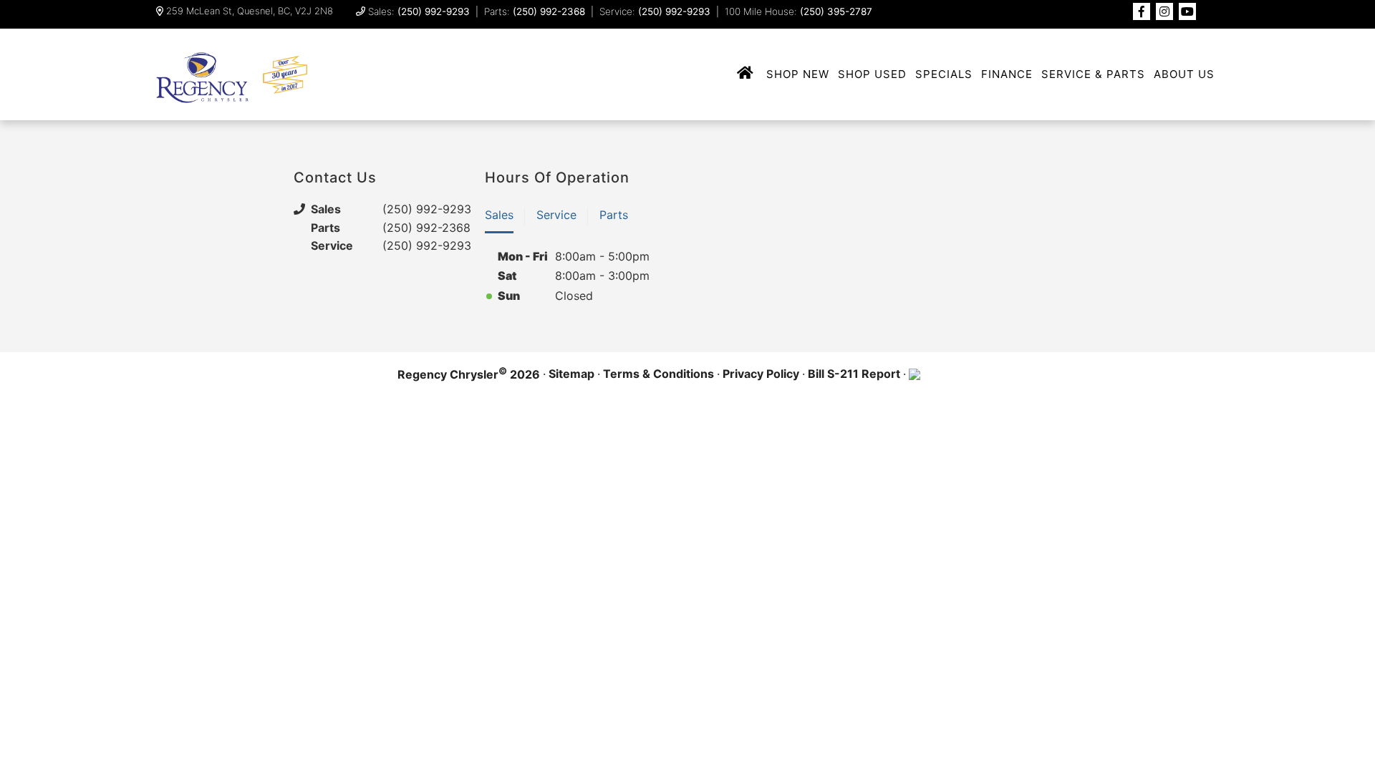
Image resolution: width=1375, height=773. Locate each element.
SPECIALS (944, 74)
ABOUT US (1184, 74)
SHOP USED (872, 74)
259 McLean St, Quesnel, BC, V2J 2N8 (249, 11)
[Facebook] (1141, 11)
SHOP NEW (797, 74)
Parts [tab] (613, 215)
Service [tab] (556, 215)
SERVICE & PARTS (1093, 74)
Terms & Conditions (658, 373)
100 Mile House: (798, 11)
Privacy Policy (761, 373)
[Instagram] (1164, 11)
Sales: (419, 11)
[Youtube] (1187, 11)
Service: (654, 11)
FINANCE (1007, 74)
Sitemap (571, 373)
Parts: (534, 11)
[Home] (745, 74)
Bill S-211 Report (854, 373)
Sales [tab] (499, 215)
